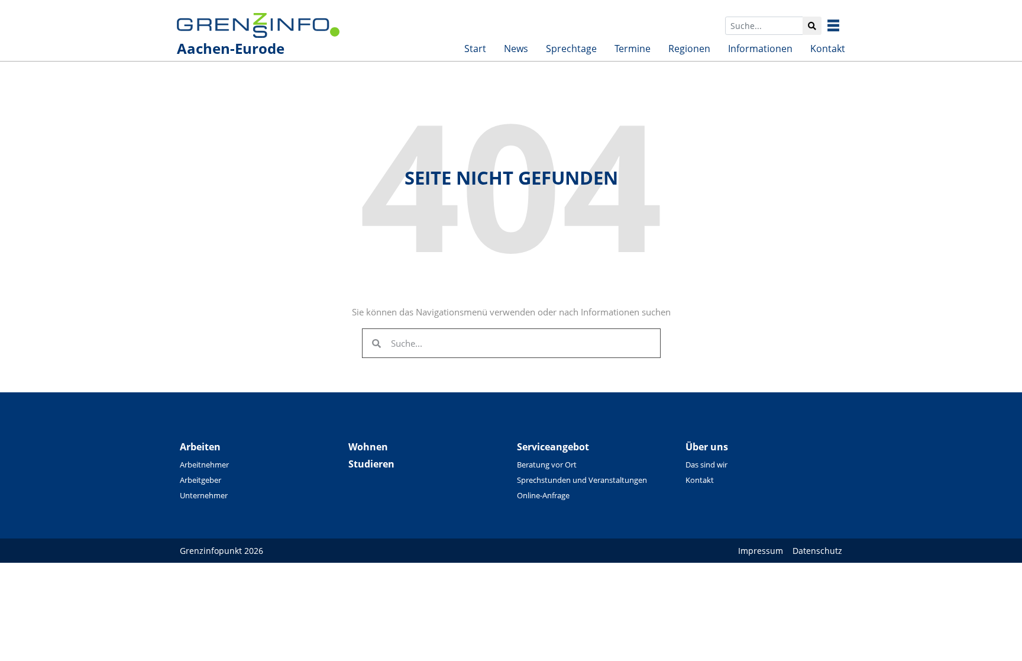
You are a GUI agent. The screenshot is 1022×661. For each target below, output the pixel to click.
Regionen (689, 48)
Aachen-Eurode (230, 48)
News (516, 48)
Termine (633, 48)
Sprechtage (571, 48)
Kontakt (827, 48)
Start (475, 48)
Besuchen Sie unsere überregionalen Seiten (842, 25)
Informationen (760, 48)
